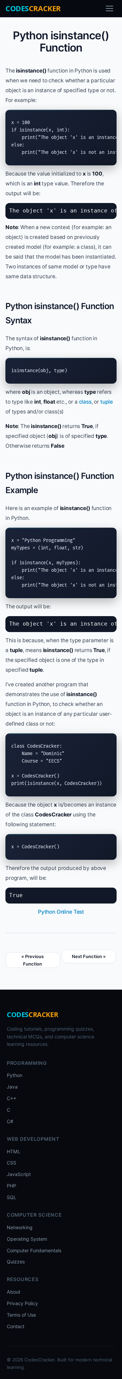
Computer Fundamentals (34, 1250)
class (85, 402)
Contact (15, 1326)
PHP (11, 1186)
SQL (11, 1197)
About (13, 1292)
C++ (11, 1098)
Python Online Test (61, 912)
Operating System (27, 1239)
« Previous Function (32, 960)
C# (10, 1121)
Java (12, 1087)
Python (14, 1075)
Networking (20, 1227)
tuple (106, 402)
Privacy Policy (22, 1303)
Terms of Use (21, 1315)
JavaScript (19, 1174)
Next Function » (89, 956)
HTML (13, 1151)
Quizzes (16, 1261)
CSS (11, 1162)
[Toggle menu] (109, 8)
